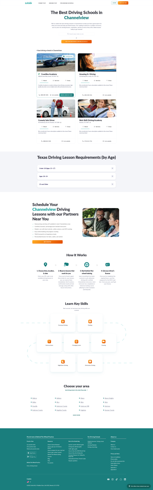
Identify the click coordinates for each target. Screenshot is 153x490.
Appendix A (113, 467)
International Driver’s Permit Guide (77, 458)
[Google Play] (35, 456)
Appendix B (113, 469)
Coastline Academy (49, 74)
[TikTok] (116, 479)
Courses (50, 456)
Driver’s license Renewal (53, 444)
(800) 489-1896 (44, 95)
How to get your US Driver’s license (55, 447)
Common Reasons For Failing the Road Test (77, 455)
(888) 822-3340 (47, 141)
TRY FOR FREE (123, 3)
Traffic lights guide (73, 449)
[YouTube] (108, 479)
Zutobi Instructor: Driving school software (96, 442)
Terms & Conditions (115, 457)
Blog (49, 458)
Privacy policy (114, 459)
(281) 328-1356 (88, 95)
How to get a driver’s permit (54, 452)
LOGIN (114, 3)
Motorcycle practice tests (33, 449)
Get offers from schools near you (140, 486)
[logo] (28, 3)
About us (113, 444)
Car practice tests (31, 444)
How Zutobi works (115, 449)
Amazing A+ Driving (87, 74)
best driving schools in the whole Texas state (75, 390)
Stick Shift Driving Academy (90, 120)
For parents (50, 462)
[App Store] (35, 452)
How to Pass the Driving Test (76, 453)
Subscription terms (115, 463)
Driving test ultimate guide (75, 446)
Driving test (53, 3)
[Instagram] (112, 479)
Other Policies (114, 465)
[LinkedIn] (125, 479)
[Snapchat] (121, 479)
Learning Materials (92, 445)
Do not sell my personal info (118, 461)
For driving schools (67, 3)
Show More (76, 415)
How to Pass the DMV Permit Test (77, 451)
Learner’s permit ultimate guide (76, 444)
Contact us (113, 446)
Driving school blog (92, 447)
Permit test (42, 3)
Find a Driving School (32, 466)
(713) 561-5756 (88, 141)
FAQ (49, 460)
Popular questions (73, 460)
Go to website (55, 95)
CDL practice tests (31, 446)
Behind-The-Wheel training (54, 454)
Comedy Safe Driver (46, 120)
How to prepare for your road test (56, 450)
